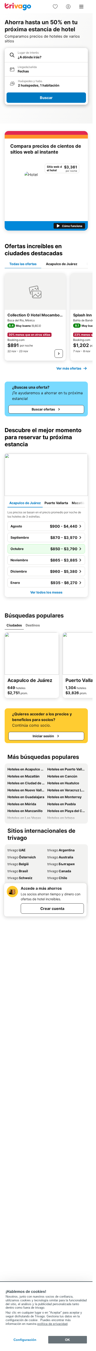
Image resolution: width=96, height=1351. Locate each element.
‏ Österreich (21, 857)
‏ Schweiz (19, 878)
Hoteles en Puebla (61, 804)
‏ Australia (60, 857)
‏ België (18, 864)
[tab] (23, 264)
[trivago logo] (18, 6)
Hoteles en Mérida (21, 804)
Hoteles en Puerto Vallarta (66, 769)
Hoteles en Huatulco (63, 783)
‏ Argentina (61, 850)
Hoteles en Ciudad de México (26, 783)
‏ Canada (59, 871)
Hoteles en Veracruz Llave (66, 790)
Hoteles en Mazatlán (23, 776)
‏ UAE (16, 850)
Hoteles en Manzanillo (25, 811)
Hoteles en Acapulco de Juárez (26, 769)
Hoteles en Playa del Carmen (66, 811)
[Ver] (59, 353)
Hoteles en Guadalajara (25, 797)
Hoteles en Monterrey (64, 797)
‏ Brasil (17, 871)
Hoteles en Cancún (62, 776)
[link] (55, 6)
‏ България (61, 864)
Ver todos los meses (46, 592)
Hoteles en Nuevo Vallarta (26, 790)
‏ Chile (57, 878)
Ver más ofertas (68, 368)
